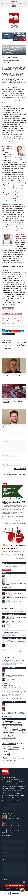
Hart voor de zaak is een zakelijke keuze (14, 580)
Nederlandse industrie (7, 746)
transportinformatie (6, 320)
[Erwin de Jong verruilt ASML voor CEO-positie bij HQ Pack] (14, 366)
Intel (13, 735)
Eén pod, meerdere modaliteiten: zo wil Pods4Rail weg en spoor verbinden (14, 626)
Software (4, 80)
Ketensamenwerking (14, 73)
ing (9, 735)
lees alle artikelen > (6, 587)
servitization (20, 79)
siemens (16, 748)
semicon (10, 748)
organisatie (4, 76)
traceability (19, 82)
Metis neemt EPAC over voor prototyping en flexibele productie (15, 622)
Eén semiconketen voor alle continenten (14, 709)
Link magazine (9, 743)
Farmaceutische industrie (18, 69)
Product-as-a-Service (6, 78)
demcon (14, 728)
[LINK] (14, 19)
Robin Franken (12, 316)
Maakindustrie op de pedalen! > (19, 560)
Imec (23, 732)
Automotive (5, 725)
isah (16, 735)
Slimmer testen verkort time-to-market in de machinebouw (15, 594)
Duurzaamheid (5, 68)
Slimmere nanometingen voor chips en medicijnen (14, 680)
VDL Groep (12, 760)
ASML (19, 722)
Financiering (4, 70)
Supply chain (14, 80)
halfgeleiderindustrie (8, 732)
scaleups (14, 79)
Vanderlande (21, 758)
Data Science (16, 67)
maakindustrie (5, 74)
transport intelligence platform (9, 318)
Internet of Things (6, 73)
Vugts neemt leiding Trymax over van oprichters (17, 831)
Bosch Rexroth (18, 725)
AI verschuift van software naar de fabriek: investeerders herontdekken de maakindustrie (15, 713)
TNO (5, 751)
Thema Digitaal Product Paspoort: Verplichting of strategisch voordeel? (16, 602)
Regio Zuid (10, 79)
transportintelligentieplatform (19, 320)
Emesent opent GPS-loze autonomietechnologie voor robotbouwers (16, 618)
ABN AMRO (9, 722)
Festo (20, 730)
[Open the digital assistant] (22, 890)
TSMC (17, 751)
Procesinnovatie (19, 76)
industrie (5, 735)
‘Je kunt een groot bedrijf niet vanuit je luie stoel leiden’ (16, 584)
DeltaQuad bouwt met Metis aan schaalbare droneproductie (15, 676)
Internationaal (19, 72)
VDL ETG (7, 760)
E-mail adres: (5, 804)
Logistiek (22, 73)
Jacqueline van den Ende (7, 313)
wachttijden (13, 323)
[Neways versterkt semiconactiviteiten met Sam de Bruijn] (14, 417)
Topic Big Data (13, 82)
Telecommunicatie (6, 82)
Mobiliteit (4, 75)
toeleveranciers (11, 751)
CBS (4, 728)
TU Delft (6, 755)
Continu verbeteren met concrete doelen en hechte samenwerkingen (14, 576)
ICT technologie (12, 72)
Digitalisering (21, 728)
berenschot (11, 725)
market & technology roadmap (15, 74)
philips (19, 746)
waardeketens (23, 84)
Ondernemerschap (17, 75)
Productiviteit (14, 78)
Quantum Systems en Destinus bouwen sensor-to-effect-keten (16, 646)
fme (24, 730)
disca (4, 730)
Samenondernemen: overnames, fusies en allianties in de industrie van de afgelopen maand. (15, 651)
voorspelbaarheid (16, 84)
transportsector (5, 323)
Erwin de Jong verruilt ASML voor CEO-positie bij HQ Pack (16, 817)
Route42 (19, 316)
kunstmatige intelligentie (8, 740)
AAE (3, 722)
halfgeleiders (17, 732)
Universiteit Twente (10, 758)
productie (5, 748)
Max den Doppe (18, 313)
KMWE (14, 737)
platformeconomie (11, 76)
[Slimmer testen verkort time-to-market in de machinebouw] (14, 392)
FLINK (9, 70)
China (8, 728)
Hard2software (5, 72)
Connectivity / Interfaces (7, 67)
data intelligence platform (8, 308)
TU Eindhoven (14, 755)
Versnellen (9, 84)
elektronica (8, 730)
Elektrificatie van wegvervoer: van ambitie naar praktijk (15, 598)
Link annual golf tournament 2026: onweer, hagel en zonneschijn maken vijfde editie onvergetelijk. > (15, 522)
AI (14, 722)
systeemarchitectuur (6, 81)
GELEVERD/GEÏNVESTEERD (15, 70)
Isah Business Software (7, 737)
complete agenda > (6, 605)
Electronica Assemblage (13, 68)
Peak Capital (5, 316)
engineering (15, 730)
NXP (15, 746)
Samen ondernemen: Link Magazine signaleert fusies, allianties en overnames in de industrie (15, 642)
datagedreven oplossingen (8, 311)
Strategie (8, 80)
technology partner (16, 81)
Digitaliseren (22, 67)
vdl (3, 760)
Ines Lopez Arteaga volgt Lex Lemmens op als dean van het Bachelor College (6, 345)
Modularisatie (10, 75)
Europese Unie (9, 69)
